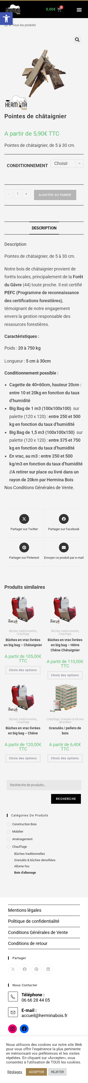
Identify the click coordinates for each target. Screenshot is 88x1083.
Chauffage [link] (23, 634)
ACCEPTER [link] (36, 1072)
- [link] (9, 194)
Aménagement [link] (22, 839)
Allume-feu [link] (21, 866)
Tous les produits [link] (24, 25)
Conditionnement (27, 165)
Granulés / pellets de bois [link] (65, 730)
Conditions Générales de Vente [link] (38, 932)
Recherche (66, 799)
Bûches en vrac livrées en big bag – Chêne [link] (23, 730)
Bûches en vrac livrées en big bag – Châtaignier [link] (23, 642)
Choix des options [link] (23, 670)
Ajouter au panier (55, 195)
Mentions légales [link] (24, 910)
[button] (79, 9)
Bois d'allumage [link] (25, 872)
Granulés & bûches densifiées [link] (71, 721)
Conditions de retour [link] (27, 943)
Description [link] (44, 228)
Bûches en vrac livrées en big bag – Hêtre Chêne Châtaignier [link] (65, 645)
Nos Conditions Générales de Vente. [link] (39, 487)
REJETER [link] (57, 1072)
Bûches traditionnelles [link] (23, 631)
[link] (6, 18)
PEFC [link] (9, 292)
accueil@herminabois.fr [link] (44, 1015)
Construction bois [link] (24, 824)
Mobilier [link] (17, 831)
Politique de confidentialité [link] (33, 921)
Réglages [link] (14, 1072)
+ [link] (26, 194)
